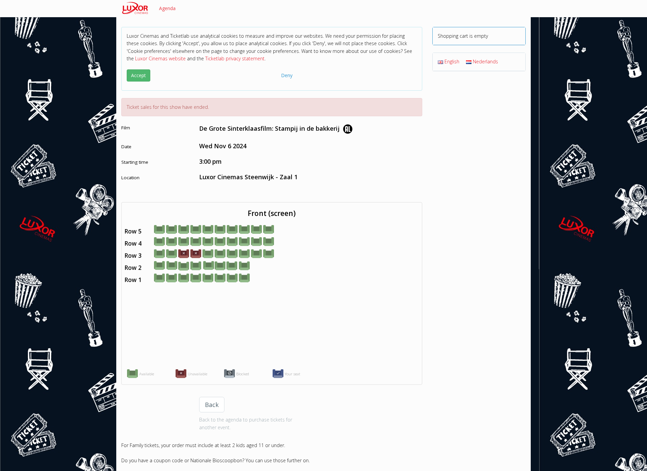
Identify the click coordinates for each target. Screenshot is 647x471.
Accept (138, 75)
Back (212, 405)
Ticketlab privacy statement (235, 58)
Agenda (167, 8)
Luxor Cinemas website (160, 58)
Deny (286, 75)
